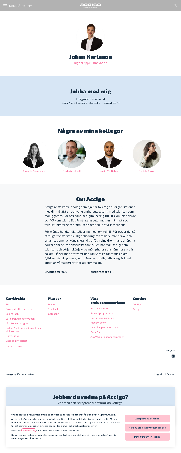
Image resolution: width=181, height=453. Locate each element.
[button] (175, 6)
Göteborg (53, 313)
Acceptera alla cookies (147, 418)
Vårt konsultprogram (17, 323)
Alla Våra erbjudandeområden (107, 336)
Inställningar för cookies (147, 436)
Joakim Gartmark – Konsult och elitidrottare (23, 329)
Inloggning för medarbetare (20, 374)
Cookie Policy (28, 430)
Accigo (136, 308)
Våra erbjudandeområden (20, 318)
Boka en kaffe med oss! (19, 308)
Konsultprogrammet (102, 313)
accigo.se (170, 350)
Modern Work (98, 322)
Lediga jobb (12, 313)
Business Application (102, 317)
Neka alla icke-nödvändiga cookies (147, 427)
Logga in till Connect (164, 374)
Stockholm (54, 308)
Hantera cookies (15, 345)
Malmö (52, 304)
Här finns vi (12, 335)
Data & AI (95, 332)
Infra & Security (99, 308)
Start (8, 304)
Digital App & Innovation (90, 63)
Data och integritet (16, 340)
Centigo (137, 304)
